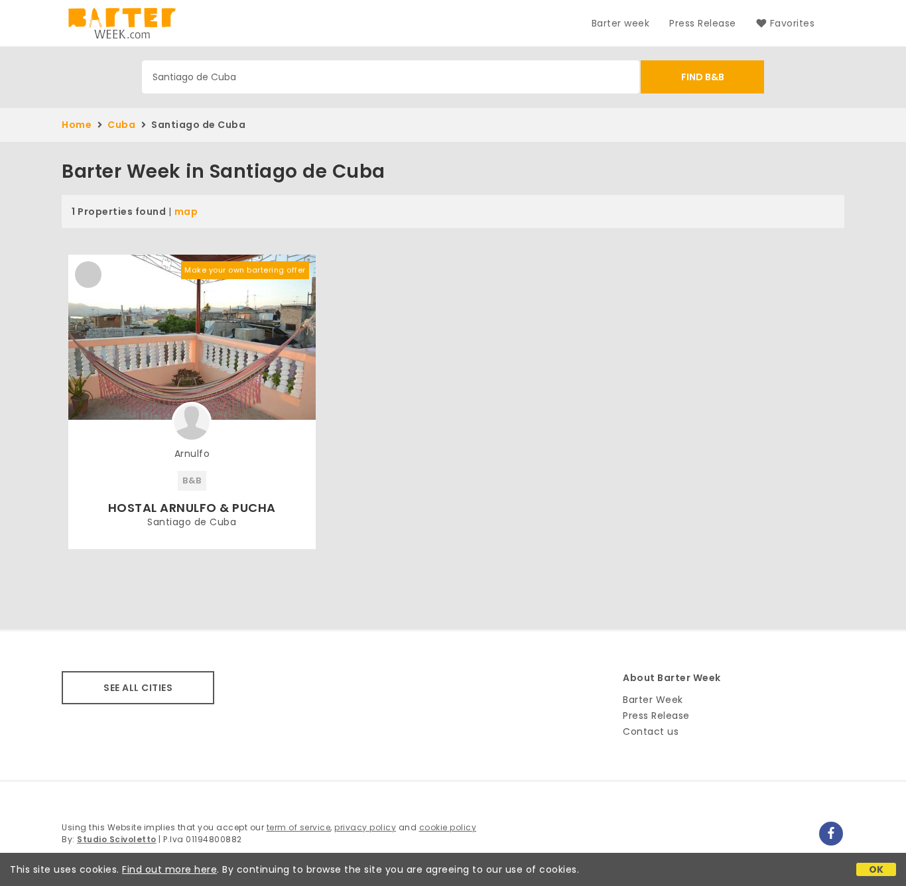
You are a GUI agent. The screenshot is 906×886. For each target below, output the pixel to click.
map (186, 211)
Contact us (651, 731)
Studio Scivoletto (117, 839)
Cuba (121, 124)
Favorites (792, 23)
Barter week (621, 23)
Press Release (702, 23)
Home (77, 124)
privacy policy (365, 827)
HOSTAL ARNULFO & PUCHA (192, 507)
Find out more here (169, 869)
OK (876, 869)
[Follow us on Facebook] (831, 834)
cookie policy (448, 827)
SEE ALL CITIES (137, 687)
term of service (299, 827)
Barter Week (653, 699)
